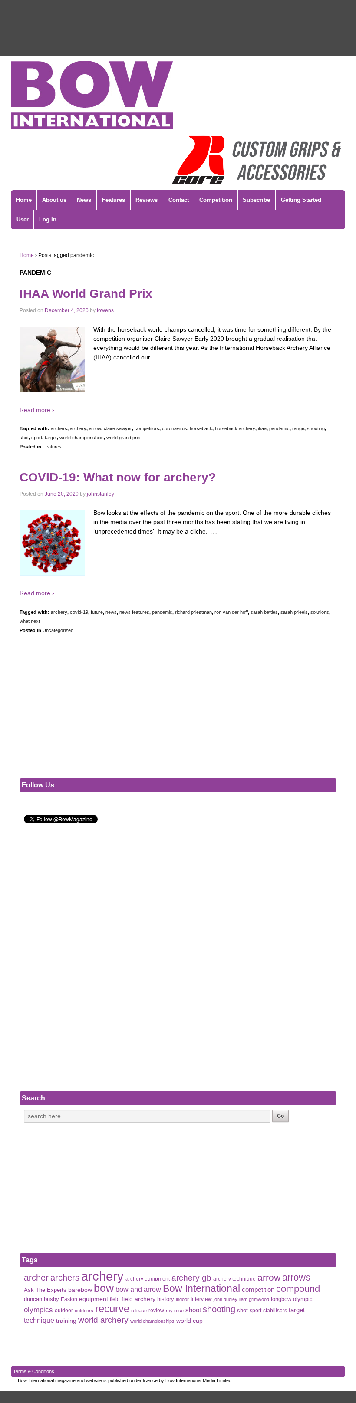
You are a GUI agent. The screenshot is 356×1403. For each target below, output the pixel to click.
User (22, 219)
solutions (319, 612)
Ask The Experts (45, 1290)
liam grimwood (254, 1299)
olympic (303, 1299)
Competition (215, 200)
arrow (95, 428)
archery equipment (147, 1279)
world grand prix (123, 437)
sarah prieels (294, 612)
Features (113, 200)
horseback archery (235, 428)
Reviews (146, 200)
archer (36, 1277)
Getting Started (301, 200)
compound (298, 1288)
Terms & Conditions (33, 1371)
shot (24, 437)
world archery (103, 1319)
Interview (201, 1299)
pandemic (279, 428)
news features (134, 612)
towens (105, 310)
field (115, 1299)
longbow (281, 1299)
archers (59, 428)
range (298, 428)
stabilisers (275, 1310)
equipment (93, 1299)
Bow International (201, 1288)
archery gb (191, 1277)
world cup (189, 1320)
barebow (80, 1290)
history (165, 1299)
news (111, 612)
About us (54, 200)
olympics (38, 1310)
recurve (112, 1308)
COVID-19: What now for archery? (118, 477)
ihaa (262, 428)
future (97, 612)
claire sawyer (118, 428)
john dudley (225, 1299)
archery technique (234, 1278)
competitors (147, 428)
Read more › (37, 409)
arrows (296, 1277)
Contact (178, 200)
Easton (69, 1299)
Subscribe (256, 200)
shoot (193, 1310)
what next (30, 621)
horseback (201, 428)
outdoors (84, 1310)
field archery (138, 1298)
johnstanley (100, 494)
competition (258, 1289)
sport (36, 437)
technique (39, 1320)
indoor (182, 1299)
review (156, 1310)
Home (24, 200)
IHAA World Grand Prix (86, 293)
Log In (47, 219)
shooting (316, 428)
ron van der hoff (231, 612)
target (51, 437)
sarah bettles (264, 612)
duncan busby (41, 1299)
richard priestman (193, 612)
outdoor (64, 1310)
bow (104, 1288)
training (66, 1320)
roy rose (175, 1310)
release (139, 1310)
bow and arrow (138, 1289)
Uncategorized (58, 630)
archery (78, 428)
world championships (81, 437)
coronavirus (174, 428)
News (84, 200)
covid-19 (79, 612)
